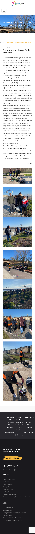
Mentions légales (8, 470)
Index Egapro (7, 515)
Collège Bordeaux (9, 489)
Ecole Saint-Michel (9, 479)
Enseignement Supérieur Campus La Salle (17, 497)
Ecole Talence (7, 482)
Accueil (2, 42)
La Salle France (8, 508)
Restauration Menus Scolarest (13, 520)
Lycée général (7, 492)
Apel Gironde (7, 510)
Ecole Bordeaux (8, 484)
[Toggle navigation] (3, 11)
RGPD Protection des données (13, 518)
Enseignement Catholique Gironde (14, 513)
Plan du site (19, 470)
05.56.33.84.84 (12, 458)
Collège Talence (8, 487)
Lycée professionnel (9, 494)
